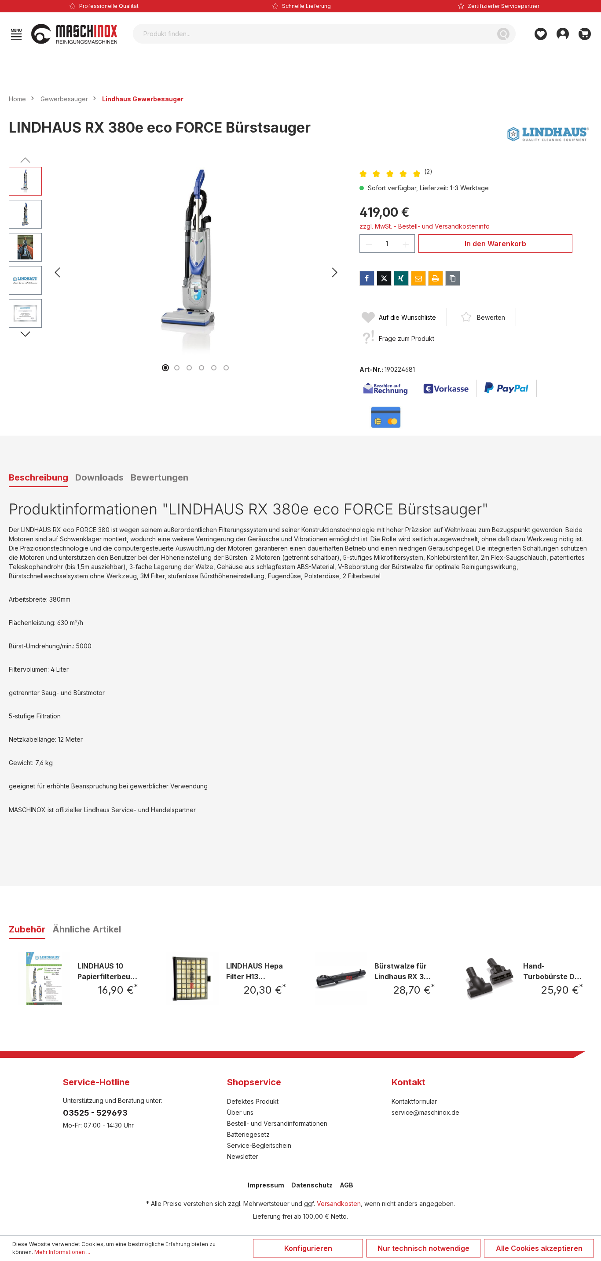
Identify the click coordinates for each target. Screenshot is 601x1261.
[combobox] (312, 34)
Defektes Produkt (253, 1101)
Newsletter (242, 1156)
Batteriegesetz (248, 1134)
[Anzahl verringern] (368, 243)
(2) (428, 171)
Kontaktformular (414, 1101)
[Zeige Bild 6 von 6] (226, 367)
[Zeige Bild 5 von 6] (213, 367)
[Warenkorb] (584, 34)
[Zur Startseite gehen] (74, 34)
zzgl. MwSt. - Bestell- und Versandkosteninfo (424, 226)
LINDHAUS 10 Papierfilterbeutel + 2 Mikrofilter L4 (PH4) (107, 970)
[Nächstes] (334, 272)
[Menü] (16, 34)
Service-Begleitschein (259, 1145)
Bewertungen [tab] (159, 477)
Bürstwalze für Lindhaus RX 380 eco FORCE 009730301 (403, 970)
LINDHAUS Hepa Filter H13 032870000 (254, 970)
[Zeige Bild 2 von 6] (177, 367)
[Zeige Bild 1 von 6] (165, 368)
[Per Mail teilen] (418, 278)
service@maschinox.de (425, 1112)
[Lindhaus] (548, 134)
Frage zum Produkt (406, 338)
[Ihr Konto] (562, 34)
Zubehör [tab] (27, 929)
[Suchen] (503, 34)
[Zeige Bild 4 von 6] (201, 367)
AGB (346, 1185)
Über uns (240, 1112)
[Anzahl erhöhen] (406, 243)
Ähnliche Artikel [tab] (86, 929)
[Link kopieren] (453, 278)
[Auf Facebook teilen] (367, 278)
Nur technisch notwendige (423, 1248)
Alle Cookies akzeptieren (539, 1248)
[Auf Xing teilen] (401, 278)
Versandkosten (339, 1203)
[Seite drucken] (436, 278)
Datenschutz (312, 1185)
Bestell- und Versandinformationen (277, 1123)
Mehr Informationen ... (62, 1252)
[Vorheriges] (57, 272)
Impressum (266, 1185)
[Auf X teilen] (384, 278)
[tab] (38, 478)
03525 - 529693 (95, 1112)
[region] (175, 272)
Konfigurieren (308, 1248)
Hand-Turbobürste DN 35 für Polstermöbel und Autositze (551, 970)
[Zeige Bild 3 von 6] (189, 367)
